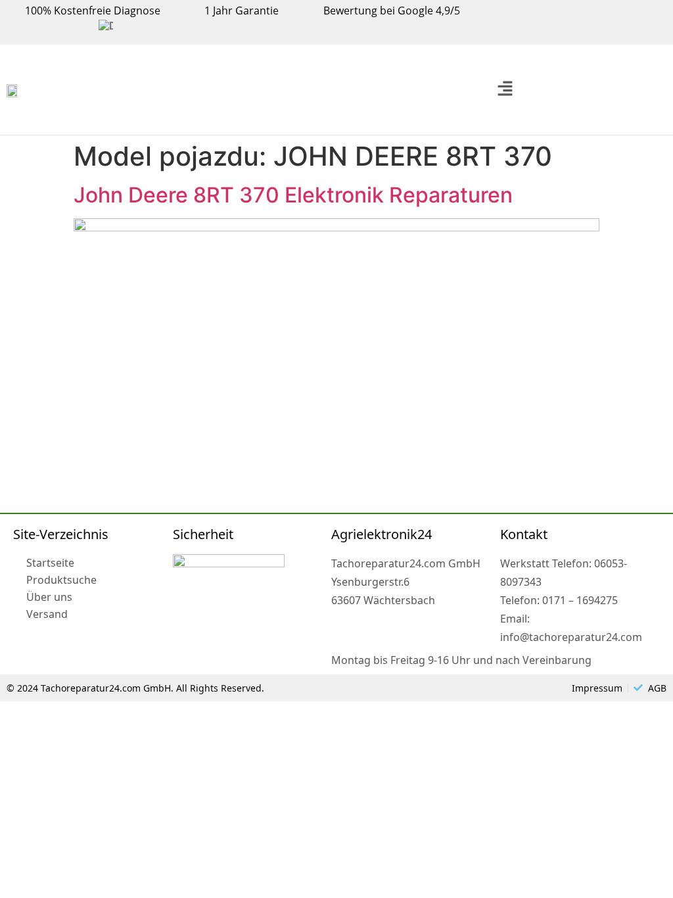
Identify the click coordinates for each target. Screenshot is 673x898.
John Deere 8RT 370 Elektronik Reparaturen (293, 195)
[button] (504, 90)
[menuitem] (105, 26)
